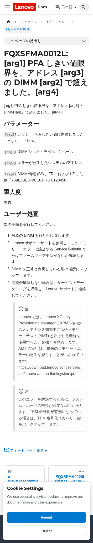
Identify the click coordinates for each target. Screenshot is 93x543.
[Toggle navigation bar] (7, 7)
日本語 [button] (67, 7)
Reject (46, 531)
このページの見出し (24, 41)
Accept (46, 517)
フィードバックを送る (29, 450)
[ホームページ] (8, 22)
